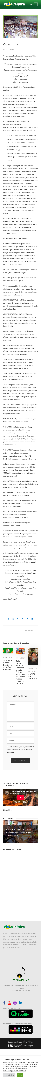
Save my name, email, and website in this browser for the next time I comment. (20, 749)
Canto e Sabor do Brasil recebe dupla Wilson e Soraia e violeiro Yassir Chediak (18, 832)
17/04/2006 (10, 49)
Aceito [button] (20, 1075)
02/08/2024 (7, 657)
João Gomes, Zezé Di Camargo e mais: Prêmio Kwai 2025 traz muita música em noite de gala (20, 672)
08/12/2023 (12, 839)
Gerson (22, 839)
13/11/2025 (20, 658)
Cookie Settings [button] (9, 1075)
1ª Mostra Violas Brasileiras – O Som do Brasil (7, 665)
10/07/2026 (32, 669)
